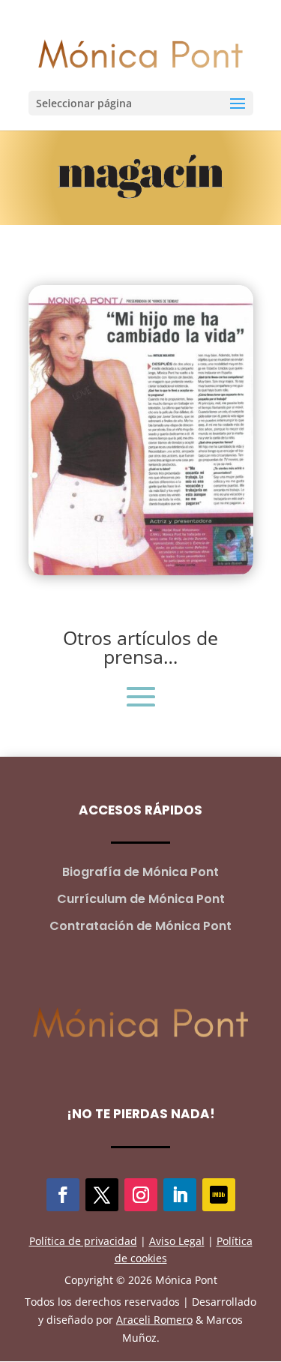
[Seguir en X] (101, 1194)
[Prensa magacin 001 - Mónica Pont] (140, 571)
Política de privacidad (83, 1241)
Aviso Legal (177, 1241)
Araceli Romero (154, 1319)
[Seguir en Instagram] (140, 1194)
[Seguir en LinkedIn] (179, 1194)
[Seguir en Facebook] (62, 1194)
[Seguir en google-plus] (218, 1194)
